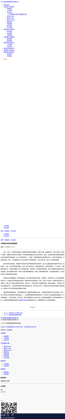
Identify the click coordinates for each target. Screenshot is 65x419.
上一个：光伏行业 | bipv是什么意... (13, 312)
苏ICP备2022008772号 (30, 326)
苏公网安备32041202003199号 (14, 326)
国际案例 (9, 40)
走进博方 (9, 8)
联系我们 (9, 54)
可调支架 (9, 23)
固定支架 (9, 22)
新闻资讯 (7, 231)
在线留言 (9, 56)
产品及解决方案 (5, 343)
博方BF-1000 (10, 16)
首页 (2, 231)
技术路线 (9, 33)
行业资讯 (9, 46)
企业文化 (6, 340)
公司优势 (9, 10)
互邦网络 (9, 330)
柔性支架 (9, 25)
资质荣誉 (9, 35)
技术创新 (9, 31)
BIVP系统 (9, 27)
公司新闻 (9, 44)
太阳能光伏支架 (22, 300)
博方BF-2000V (11, 20)
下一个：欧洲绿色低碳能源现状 (13, 314)
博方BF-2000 (10, 18)
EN (6, 59)
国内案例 (9, 39)
